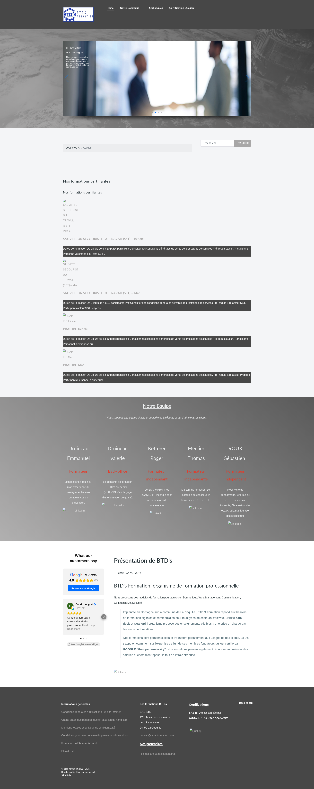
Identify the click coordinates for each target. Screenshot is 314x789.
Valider (243, 143)
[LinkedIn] (234, 523)
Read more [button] (73, 629)
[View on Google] (70, 606)
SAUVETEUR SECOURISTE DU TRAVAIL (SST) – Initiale (103, 239)
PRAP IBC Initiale (75, 329)
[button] (152, 112)
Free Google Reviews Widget (84, 644)
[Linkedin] (78, 510)
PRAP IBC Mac (73, 365)
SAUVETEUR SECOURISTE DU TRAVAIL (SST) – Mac (101, 293)
